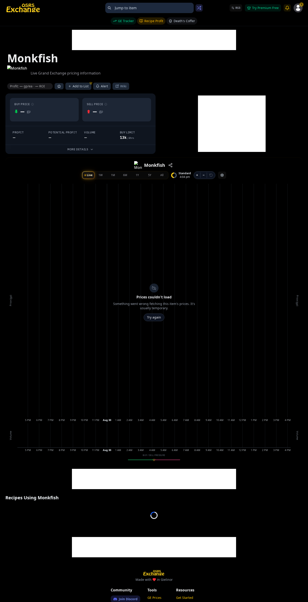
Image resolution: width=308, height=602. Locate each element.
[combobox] (149, 8)
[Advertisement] (154, 40)
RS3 (237, 8)
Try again (154, 317)
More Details (77, 149)
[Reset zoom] (211, 175)
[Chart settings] (222, 175)
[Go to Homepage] (23, 7)
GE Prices (154, 597)
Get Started (184, 597)
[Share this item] (170, 165)
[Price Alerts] (287, 8)
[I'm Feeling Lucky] (199, 8)
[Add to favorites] (59, 86)
